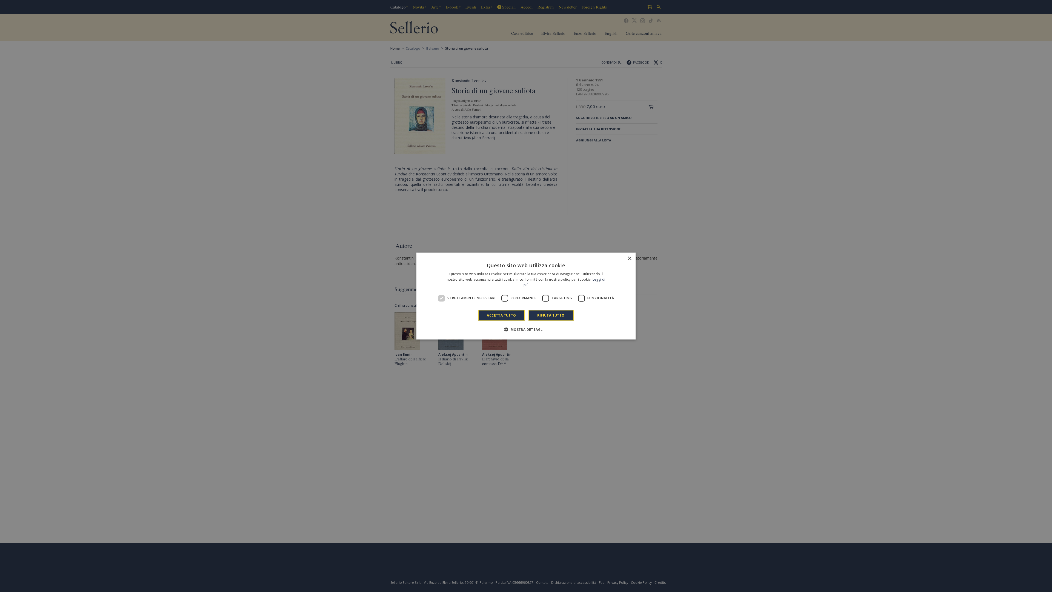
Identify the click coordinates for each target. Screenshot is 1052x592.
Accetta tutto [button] (501, 315)
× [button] (629, 259)
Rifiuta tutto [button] (550, 315)
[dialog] (526, 296)
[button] (526, 329)
